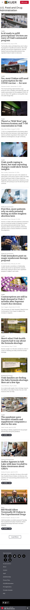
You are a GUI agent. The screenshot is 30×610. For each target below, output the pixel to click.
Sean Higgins (4, 307)
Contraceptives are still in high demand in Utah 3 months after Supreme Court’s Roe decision (14, 300)
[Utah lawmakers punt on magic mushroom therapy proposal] (14, 243)
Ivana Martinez (5, 346)
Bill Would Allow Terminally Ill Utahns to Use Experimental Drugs (13, 512)
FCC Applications (7, 586)
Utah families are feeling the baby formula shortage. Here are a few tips (14, 380)
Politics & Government (7, 207)
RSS (4, 593)
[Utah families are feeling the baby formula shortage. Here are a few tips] (14, 365)
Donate (25, 2)
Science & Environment (7, 459)
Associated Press (5, 43)
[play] (2, 608)
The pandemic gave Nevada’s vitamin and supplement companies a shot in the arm (13, 420)
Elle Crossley (4, 172)
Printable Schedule (7, 590)
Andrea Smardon (5, 472)
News (2, 507)
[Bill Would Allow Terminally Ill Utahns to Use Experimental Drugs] (14, 497)
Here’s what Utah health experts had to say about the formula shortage (13, 340)
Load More (15, 537)
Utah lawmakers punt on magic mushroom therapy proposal (14, 258)
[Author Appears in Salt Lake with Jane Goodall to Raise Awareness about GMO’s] (14, 449)
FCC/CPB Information (8, 583)
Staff (4, 573)
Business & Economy (7, 375)
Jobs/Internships (7, 576)
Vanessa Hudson (5, 86)
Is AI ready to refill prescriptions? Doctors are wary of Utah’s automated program (14, 37)
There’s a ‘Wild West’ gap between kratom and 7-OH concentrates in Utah (14, 123)
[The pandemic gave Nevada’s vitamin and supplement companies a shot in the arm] (14, 404)
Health (3, 31)
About (4, 566)
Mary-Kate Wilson (6, 129)
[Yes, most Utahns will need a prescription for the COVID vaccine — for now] (14, 65)
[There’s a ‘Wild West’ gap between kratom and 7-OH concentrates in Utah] (14, 108)
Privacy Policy (6, 580)
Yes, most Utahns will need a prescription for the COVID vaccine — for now (14, 80)
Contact (5, 570)
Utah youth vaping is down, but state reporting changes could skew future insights (14, 165)
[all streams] (28, 608)
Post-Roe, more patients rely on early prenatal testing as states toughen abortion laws (13, 212)
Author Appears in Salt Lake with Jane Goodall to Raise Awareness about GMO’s (14, 465)
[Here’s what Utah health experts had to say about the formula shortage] (14, 325)
